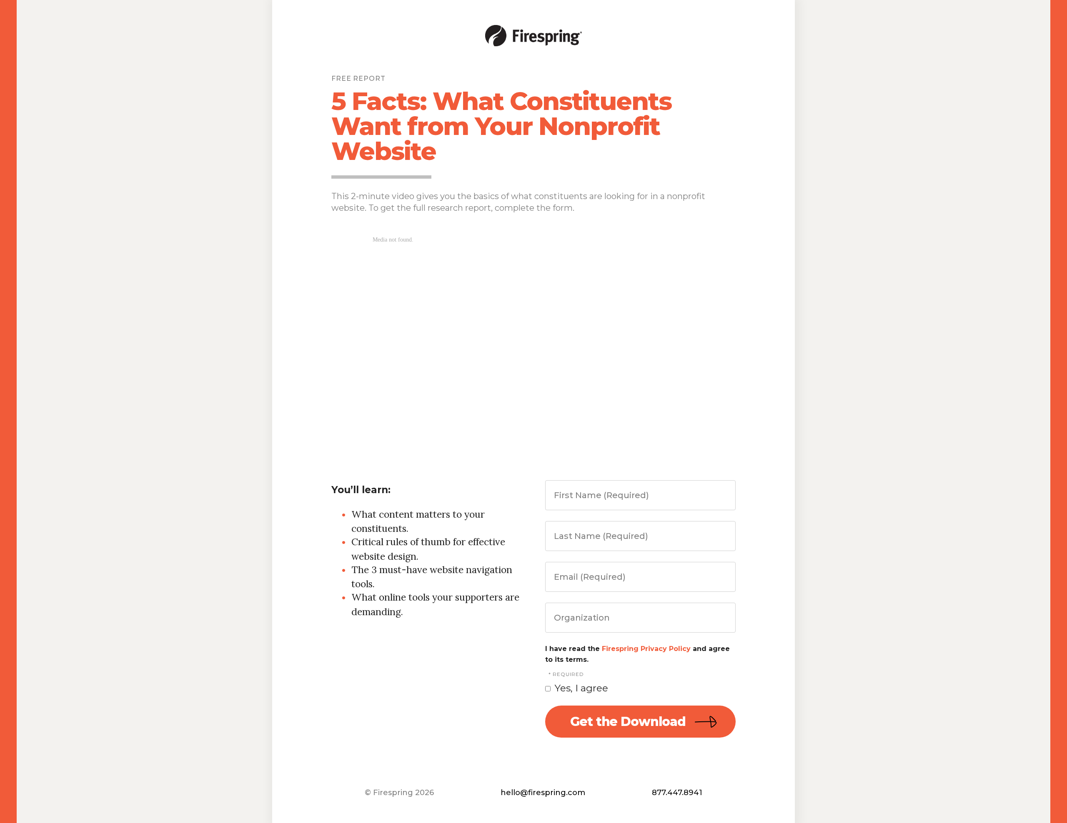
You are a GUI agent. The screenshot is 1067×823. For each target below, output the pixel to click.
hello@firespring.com (543, 792)
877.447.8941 (677, 792)
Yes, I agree (580, 688)
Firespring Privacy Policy (646, 649)
